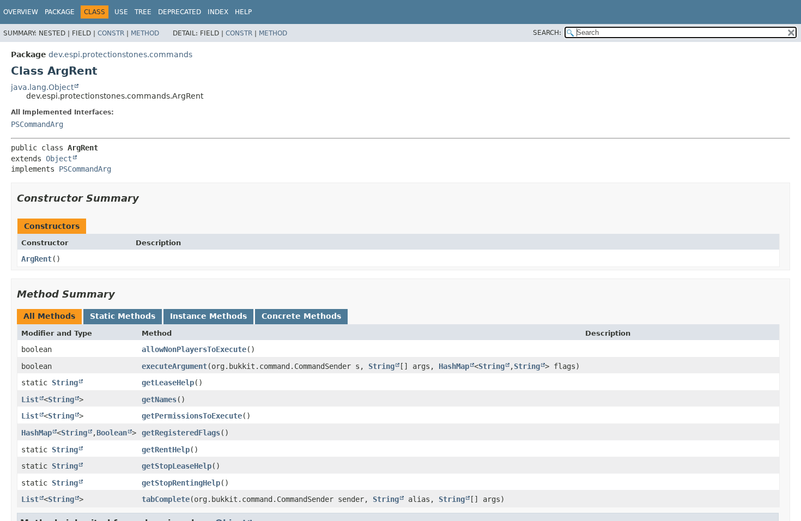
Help (243, 12)
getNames (159, 399)
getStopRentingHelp (181, 482)
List (30, 399)
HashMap (454, 366)
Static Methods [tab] (122, 316)
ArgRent (36, 259)
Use (121, 12)
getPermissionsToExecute (192, 415)
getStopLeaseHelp (176, 466)
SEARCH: (547, 33)
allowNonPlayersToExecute (194, 349)
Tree (143, 12)
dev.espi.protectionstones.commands (120, 54)
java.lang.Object (42, 87)
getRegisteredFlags (181, 432)
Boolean (111, 432)
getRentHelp (166, 449)
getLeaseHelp (168, 382)
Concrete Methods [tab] (301, 316)
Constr (111, 33)
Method (145, 33)
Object (59, 158)
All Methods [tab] (49, 316)
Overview (20, 12)
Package (60, 12)
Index (218, 12)
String (381, 366)
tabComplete (166, 499)
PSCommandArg (37, 124)
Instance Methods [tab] (208, 316)
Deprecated (179, 12)
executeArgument (174, 366)
